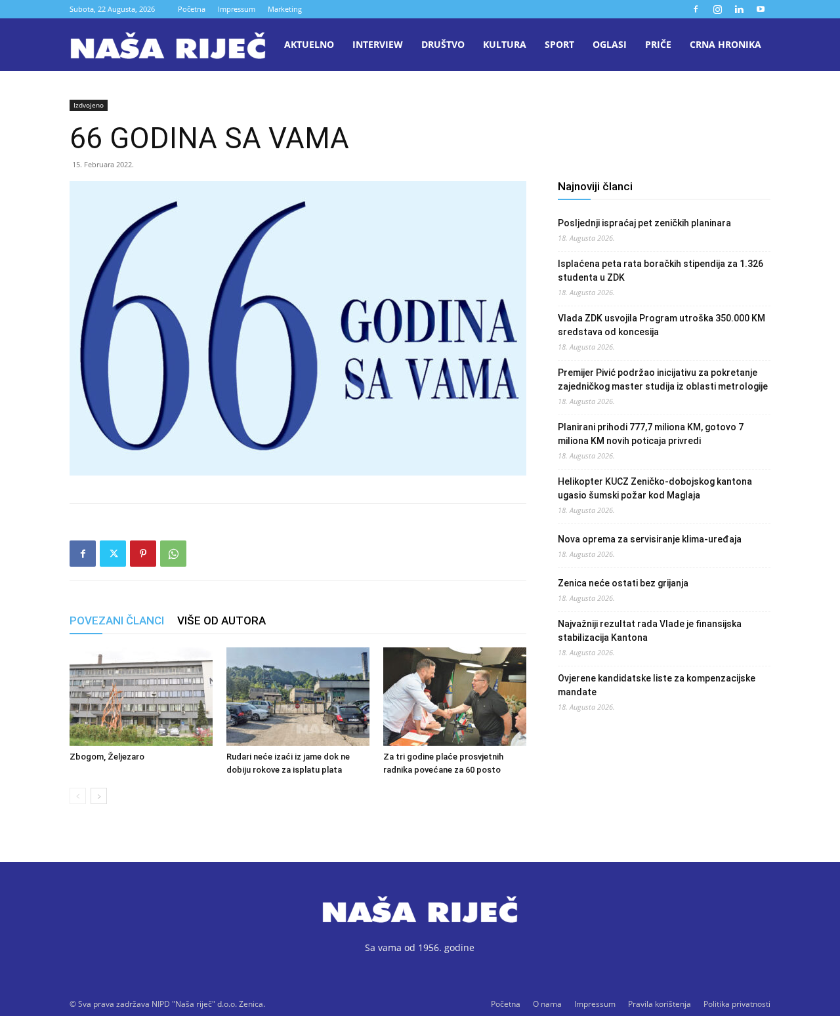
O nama (547, 1003)
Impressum (236, 9)
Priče (658, 44)
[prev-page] (78, 796)
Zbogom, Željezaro (107, 757)
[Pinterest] (143, 553)
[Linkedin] (739, 9)
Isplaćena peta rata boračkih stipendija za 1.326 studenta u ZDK (660, 270)
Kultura (504, 44)
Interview (377, 44)
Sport (559, 44)
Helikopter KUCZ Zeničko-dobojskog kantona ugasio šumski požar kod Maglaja (655, 488)
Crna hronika (725, 44)
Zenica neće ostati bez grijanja (623, 583)
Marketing (285, 9)
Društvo (443, 44)
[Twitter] (113, 553)
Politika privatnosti (737, 1003)
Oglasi (610, 44)
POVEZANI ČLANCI (117, 620)
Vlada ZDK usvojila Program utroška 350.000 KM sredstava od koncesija (661, 325)
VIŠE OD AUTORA (221, 620)
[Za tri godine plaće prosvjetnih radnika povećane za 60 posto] (454, 696)
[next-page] (99, 796)
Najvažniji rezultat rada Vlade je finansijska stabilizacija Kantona (650, 631)
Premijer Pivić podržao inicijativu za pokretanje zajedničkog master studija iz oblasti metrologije (663, 379)
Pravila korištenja (659, 1003)
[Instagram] (717, 9)
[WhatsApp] (173, 553)
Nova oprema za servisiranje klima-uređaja (650, 539)
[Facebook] (695, 9)
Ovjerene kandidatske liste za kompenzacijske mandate (656, 685)
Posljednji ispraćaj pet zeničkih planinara (644, 223)
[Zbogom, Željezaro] (141, 696)
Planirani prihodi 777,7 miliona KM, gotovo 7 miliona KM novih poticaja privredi (651, 434)
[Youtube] (760, 9)
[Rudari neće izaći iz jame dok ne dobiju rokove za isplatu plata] (297, 696)
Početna (191, 9)
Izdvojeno (89, 105)
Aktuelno (309, 44)
